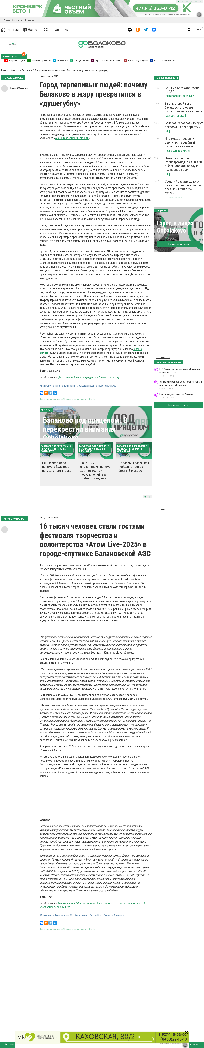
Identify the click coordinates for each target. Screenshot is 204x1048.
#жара (56, 385)
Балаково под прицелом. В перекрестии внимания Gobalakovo (85, 429)
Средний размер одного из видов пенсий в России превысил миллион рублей (184, 187)
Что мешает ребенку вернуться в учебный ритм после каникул (180, 142)
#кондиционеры (85, 385)
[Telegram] (50, 393)
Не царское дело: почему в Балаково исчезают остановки (57, 466)
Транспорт (29, 20)
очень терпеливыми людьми (72, 138)
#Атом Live (95, 915)
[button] (178, 1)
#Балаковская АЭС (63, 915)
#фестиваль (81, 915)
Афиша (7, 20)
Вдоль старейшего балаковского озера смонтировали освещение (183, 107)
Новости (34, 30)
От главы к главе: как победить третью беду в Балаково (134, 466)
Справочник (59, 30)
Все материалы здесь (178, 244)
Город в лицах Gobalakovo (175, 226)
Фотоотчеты (17, 20)
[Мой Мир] (55, 393)
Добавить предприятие (179, 405)
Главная (13, 30)
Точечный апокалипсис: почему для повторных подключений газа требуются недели (95, 470)
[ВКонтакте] (41, 393)
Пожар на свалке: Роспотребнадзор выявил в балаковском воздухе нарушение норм (183, 164)
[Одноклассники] (46, 393)
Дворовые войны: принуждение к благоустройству (88, 377)
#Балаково (45, 385)
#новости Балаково (106, 385)
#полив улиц (68, 385)
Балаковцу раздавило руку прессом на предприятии (184, 125)
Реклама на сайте (163, 358)
